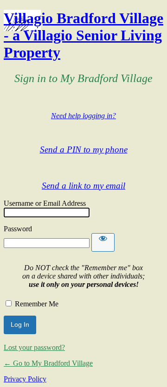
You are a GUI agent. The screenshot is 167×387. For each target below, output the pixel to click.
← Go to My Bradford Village (48, 363)
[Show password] (103, 242)
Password (18, 229)
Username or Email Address (45, 203)
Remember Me (36, 304)
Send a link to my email (83, 185)
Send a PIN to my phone (84, 149)
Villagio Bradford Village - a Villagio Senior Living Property (83, 35)
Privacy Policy (25, 379)
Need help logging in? (83, 116)
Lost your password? (34, 347)
